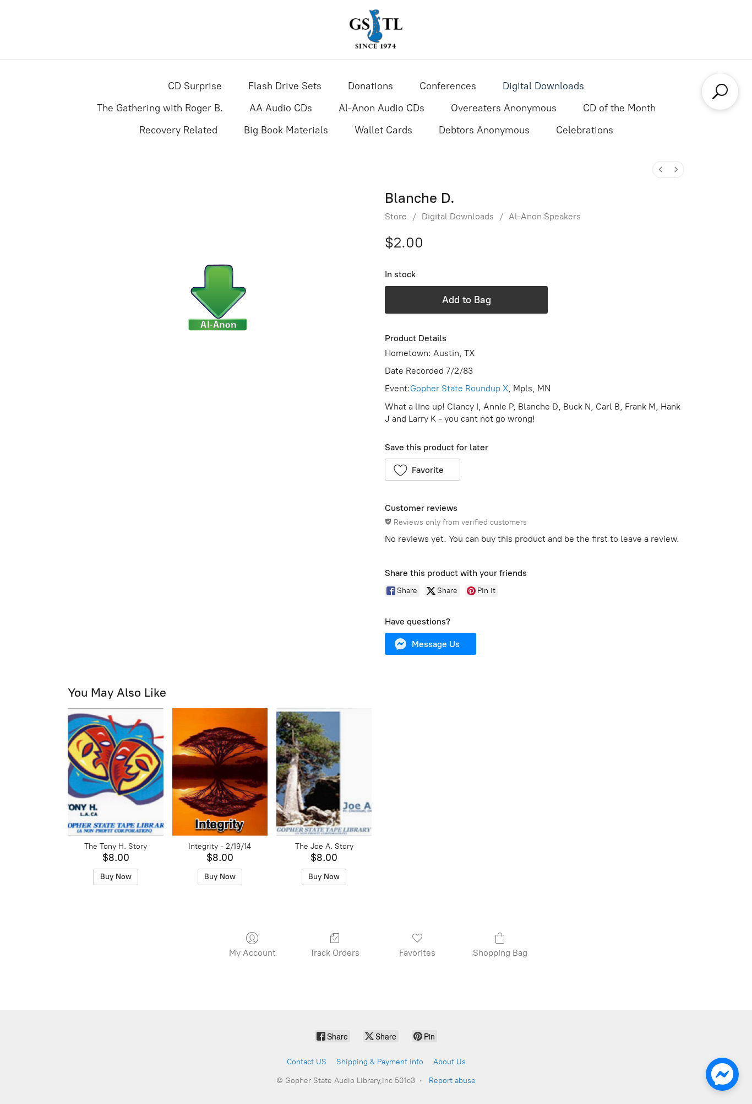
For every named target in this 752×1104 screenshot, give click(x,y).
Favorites (417, 952)
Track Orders (334, 952)
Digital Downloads (543, 86)
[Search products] (720, 91)
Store (396, 216)
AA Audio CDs (280, 108)
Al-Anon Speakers (545, 216)
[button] (422, 470)
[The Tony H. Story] (115, 772)
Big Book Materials (286, 130)
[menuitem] (660, 169)
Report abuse (452, 1080)
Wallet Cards (383, 130)
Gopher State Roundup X (459, 388)
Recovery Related (178, 130)
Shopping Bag (500, 952)
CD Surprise (195, 86)
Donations (370, 86)
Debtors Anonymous (484, 130)
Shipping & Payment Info (379, 1062)
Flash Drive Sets (284, 86)
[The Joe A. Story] (324, 772)
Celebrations (584, 130)
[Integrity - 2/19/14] (220, 772)
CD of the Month (619, 108)
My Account (252, 952)
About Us (449, 1062)
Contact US (306, 1062)
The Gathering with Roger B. (160, 108)
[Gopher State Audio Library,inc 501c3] (376, 29)
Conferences (447, 86)
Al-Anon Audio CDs (381, 108)
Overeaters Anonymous (504, 108)
